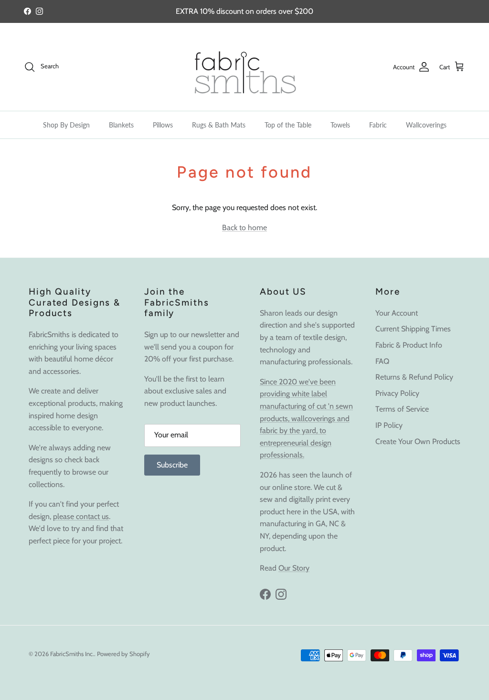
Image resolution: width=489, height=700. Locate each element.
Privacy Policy (397, 393)
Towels (340, 125)
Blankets (121, 125)
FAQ (382, 361)
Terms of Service (402, 409)
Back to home (244, 227)
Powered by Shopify (123, 654)
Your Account (396, 313)
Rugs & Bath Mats (218, 125)
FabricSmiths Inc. (72, 654)
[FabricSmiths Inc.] (244, 66)
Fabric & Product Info (408, 345)
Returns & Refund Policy (414, 377)
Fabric (378, 125)
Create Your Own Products (417, 441)
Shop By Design (66, 125)
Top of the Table (288, 125)
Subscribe (172, 464)
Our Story (293, 568)
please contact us (81, 516)
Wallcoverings (426, 125)
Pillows (163, 125)
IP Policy (389, 425)
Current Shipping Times (413, 328)
